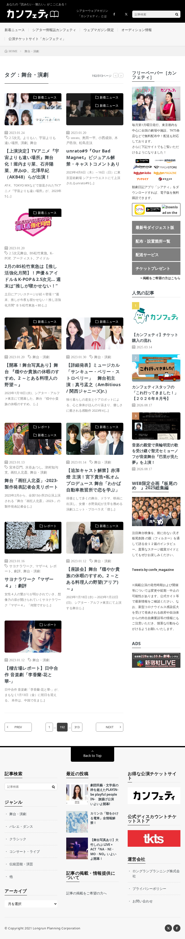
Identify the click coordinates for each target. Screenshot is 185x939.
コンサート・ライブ (24, 851)
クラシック (17, 839)
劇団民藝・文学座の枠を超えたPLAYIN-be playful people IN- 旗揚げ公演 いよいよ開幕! (104, 794)
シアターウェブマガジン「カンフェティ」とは (92, 13)
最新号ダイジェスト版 (155, 227)
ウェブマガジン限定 (99, 29)
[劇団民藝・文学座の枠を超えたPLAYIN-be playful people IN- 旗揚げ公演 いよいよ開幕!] (77, 794)
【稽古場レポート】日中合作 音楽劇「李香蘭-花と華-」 (31, 674)
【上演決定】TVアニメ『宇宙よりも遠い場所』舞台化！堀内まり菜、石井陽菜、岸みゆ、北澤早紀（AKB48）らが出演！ (32, 164)
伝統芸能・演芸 (21, 864)
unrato (75, 137)
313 (76, 727)
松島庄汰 (85, 142)
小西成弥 (105, 137)
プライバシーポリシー (149, 888)
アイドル (42, 258)
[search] (176, 14)
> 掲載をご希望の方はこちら (160, 278)
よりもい (29, 137)
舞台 (33, 142)
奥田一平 (89, 137)
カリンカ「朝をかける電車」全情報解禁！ (104, 818)
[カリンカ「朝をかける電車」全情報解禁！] (77, 822)
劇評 (17, 571)
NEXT (109, 727)
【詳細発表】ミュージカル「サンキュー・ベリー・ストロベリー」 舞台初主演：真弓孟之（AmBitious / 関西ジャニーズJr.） (93, 378)
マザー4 (41, 566)
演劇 (24, 142)
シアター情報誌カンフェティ (54, 29)
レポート (44, 427)
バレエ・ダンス (21, 826)
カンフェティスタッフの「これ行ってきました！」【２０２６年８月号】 (155, 392)
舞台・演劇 (41, 356)
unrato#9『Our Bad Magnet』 (93, 157)
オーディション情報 (136, 29)
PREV (18, 727)
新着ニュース (15, 29)
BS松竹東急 (38, 253)
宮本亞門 (16, 467)
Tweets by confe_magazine (153, 570)
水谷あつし (33, 467)
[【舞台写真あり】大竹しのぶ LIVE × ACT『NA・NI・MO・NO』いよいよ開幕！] (77, 848)
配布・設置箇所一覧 (153, 241)
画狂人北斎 (19, 472)
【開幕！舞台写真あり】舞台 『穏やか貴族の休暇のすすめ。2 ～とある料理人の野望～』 (32, 374)
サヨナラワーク (21, 566)
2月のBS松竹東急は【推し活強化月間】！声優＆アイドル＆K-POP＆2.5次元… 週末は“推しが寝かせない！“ (33, 276)
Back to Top (92, 755)
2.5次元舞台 (18, 253)
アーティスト (23, 258)
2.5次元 (14, 137)
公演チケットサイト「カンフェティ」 (37, 38)
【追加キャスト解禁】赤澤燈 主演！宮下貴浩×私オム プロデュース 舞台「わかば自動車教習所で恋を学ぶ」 (93, 480)
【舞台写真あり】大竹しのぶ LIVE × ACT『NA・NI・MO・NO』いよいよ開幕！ (104, 849)
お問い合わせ (142, 901)
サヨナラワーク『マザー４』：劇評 (29, 582)
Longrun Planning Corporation (56, 928)
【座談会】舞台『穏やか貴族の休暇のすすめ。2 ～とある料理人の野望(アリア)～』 (93, 578)
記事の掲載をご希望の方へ (86, 893)
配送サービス (147, 254)
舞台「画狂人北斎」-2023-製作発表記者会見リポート (31, 483)
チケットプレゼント (153, 268)
